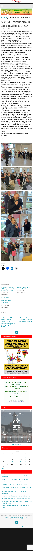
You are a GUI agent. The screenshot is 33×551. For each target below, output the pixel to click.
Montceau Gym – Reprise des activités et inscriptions (16, 498)
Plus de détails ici (16, 444)
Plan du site (16, 517)
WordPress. (28, 526)
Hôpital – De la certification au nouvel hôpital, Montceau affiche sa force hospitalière (7, 300)
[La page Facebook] (16, 332)
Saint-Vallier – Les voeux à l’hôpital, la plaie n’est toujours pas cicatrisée (7, 288)
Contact (27, 517)
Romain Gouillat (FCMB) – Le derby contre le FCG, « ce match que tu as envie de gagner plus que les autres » (8, 322)
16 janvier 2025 (6, 28)
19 (12, 462)
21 (21, 462)
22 (25, 462)
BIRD (21, 519)
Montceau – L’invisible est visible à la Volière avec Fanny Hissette (25, 319)
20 (16, 462)
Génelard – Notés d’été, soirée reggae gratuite (14, 484)
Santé (5, 17)
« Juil (2, 468)
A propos (22, 517)
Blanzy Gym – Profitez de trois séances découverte (16, 496)
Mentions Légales (8, 517)
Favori (4, 312)
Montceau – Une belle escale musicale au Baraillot (15, 482)
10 (3, 459)
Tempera (22, 526)
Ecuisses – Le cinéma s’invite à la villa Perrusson (15, 479)
